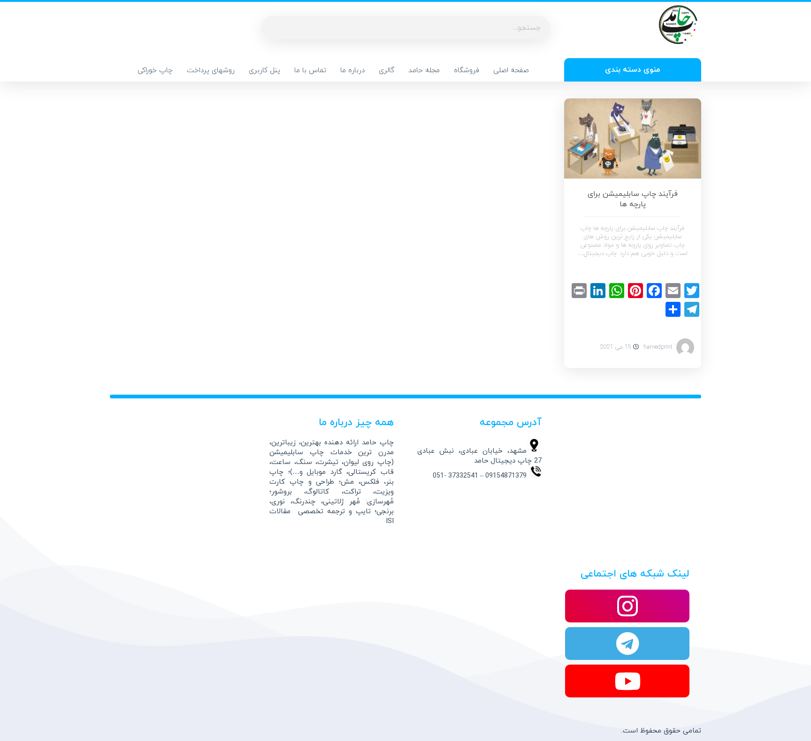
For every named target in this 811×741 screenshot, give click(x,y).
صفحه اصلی (511, 70)
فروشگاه (466, 70)
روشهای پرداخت (211, 70)
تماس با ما (310, 70)
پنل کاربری (264, 70)
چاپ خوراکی (155, 70)
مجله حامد (424, 70)
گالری (386, 70)
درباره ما (352, 70)
